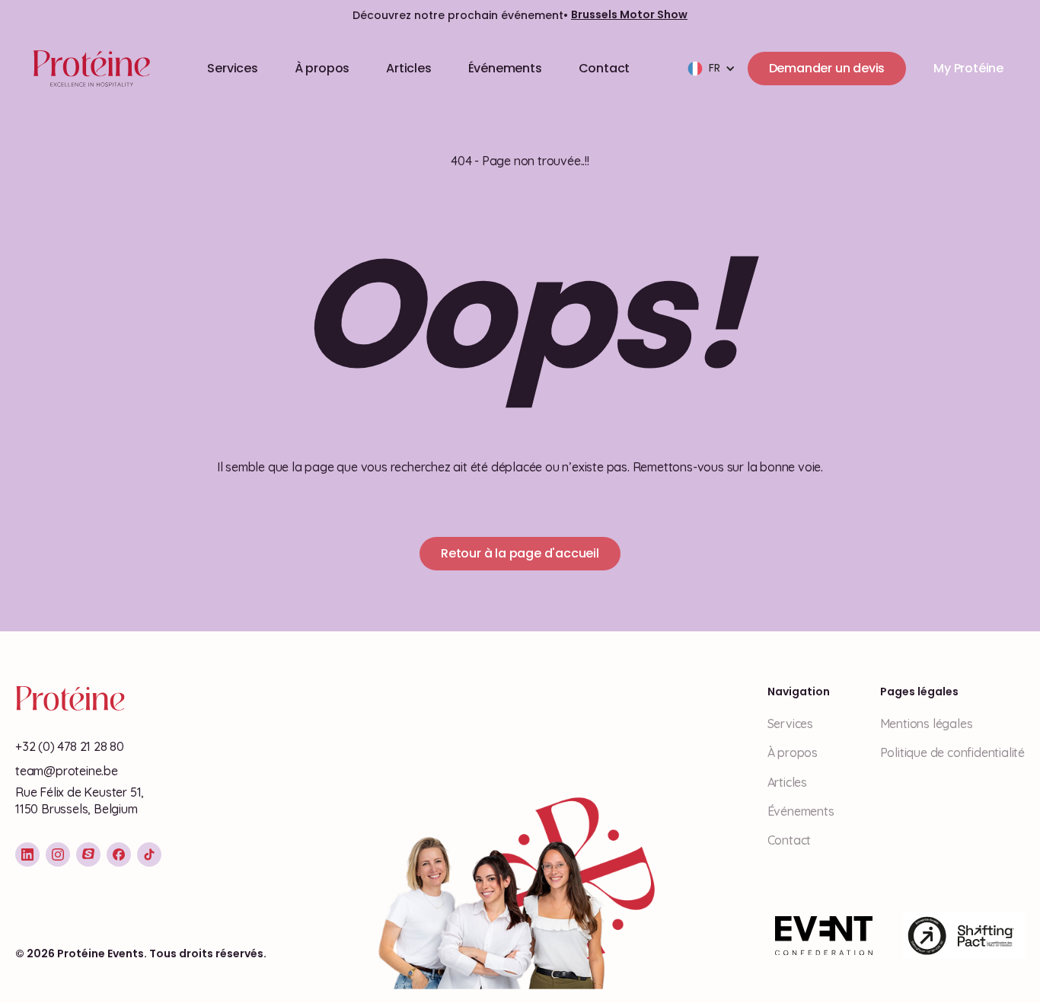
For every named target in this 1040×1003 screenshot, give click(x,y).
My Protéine (968, 68)
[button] (711, 68)
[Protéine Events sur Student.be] (88, 854)
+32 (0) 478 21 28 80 (69, 746)
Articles (408, 68)
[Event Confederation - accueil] (824, 936)
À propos (322, 68)
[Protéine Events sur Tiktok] (149, 854)
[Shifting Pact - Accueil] (964, 936)
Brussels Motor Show (629, 15)
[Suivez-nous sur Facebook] (119, 854)
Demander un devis (827, 68)
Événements (505, 68)
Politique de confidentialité (952, 752)
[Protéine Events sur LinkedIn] (27, 854)
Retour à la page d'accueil (520, 553)
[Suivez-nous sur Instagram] (58, 854)
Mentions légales (926, 723)
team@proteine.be (66, 770)
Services (232, 68)
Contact (604, 68)
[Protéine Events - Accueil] (88, 68)
